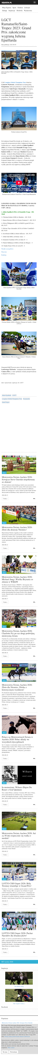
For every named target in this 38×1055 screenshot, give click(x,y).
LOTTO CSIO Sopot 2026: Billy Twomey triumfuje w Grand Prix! (16, 884)
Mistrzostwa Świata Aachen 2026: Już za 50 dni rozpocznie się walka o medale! (19, 836)
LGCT (14, 395)
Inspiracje (12, 10)
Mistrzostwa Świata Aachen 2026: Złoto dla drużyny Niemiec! (17, 528)
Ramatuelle (26, 399)
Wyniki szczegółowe (7, 249)
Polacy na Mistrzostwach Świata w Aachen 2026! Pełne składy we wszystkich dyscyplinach (17, 739)
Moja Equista (6, 7)
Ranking (3, 255)
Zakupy (4, 10)
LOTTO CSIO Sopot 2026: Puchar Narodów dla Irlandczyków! (17, 934)
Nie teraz (5, 1052)
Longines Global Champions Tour (15, 82)
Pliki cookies (11, 1047)
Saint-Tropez (5, 402)
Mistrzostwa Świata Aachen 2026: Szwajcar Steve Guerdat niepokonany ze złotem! (18, 479)
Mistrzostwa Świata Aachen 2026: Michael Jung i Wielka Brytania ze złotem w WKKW (17, 579)
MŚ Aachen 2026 (7, 962)
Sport (14, 7)
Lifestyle (27, 7)
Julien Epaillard (6, 395)
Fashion (20, 7)
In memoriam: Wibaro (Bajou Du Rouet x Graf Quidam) (17, 788)
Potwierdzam (13, 1052)
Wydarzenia (28, 10)
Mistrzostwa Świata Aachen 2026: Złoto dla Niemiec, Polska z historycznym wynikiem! (17, 687)
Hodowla (20, 10)
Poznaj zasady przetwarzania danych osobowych (17, 1036)
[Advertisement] (19, 426)
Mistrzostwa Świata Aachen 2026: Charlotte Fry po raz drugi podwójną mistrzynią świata (18, 633)
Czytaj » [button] (5, 498)
